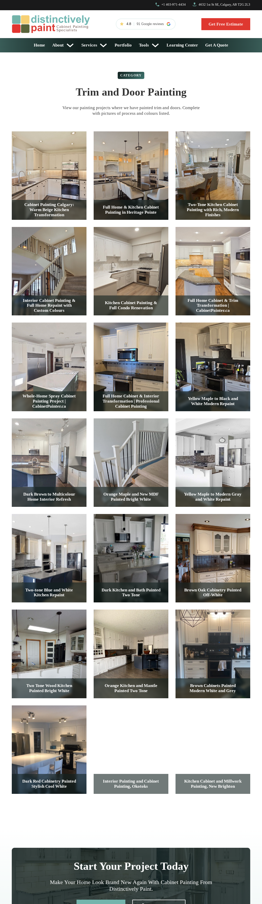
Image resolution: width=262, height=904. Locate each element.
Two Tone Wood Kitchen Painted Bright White (49, 688)
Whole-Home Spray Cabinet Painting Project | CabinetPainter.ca (49, 401)
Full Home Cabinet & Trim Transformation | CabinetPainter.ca (213, 305)
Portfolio (123, 45)
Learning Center (182, 45)
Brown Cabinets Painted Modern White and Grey (213, 688)
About (58, 45)
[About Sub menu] (70, 45)
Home (39, 45)
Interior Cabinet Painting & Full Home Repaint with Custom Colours (49, 305)
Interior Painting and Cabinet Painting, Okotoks (131, 784)
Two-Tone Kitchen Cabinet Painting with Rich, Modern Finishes (213, 209)
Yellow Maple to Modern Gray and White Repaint (213, 497)
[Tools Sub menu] (155, 45)
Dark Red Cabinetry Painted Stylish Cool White (49, 784)
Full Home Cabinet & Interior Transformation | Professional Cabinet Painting (131, 401)
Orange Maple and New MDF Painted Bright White (131, 497)
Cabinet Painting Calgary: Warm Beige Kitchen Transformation (49, 209)
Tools (144, 45)
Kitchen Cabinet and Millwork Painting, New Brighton (213, 784)
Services (89, 45)
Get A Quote (216, 45)
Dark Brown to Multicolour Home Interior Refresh (49, 497)
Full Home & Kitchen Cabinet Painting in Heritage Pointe (131, 210)
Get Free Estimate (226, 24)
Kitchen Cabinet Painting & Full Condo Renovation (131, 305)
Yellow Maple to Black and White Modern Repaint (213, 401)
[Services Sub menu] (103, 45)
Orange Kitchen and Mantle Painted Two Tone (131, 688)
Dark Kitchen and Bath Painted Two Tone (131, 593)
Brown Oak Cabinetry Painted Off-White (212, 593)
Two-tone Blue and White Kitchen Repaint (49, 593)
